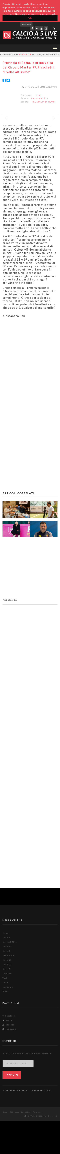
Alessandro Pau (39, 98)
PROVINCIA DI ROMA (43, 101)
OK (30, 17)
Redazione (26, 24)
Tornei (38, 95)
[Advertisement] (30, 369)
